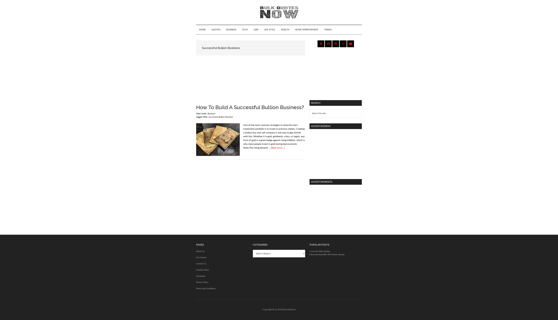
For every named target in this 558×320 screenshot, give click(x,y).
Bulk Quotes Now (279, 12)
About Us (200, 251)
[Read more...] (278, 148)
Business (211, 114)
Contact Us (201, 264)
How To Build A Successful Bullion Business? (250, 107)
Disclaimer (200, 276)
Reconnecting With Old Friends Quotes (327, 255)
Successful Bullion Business (221, 117)
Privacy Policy (202, 282)
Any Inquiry (201, 257)
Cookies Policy (202, 270)
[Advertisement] (250, 83)
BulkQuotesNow (288, 309)
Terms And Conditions (206, 289)
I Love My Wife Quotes (320, 251)
